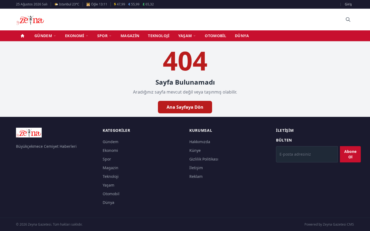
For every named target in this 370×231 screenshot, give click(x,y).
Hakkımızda (199, 141)
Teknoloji (158, 35)
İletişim (196, 167)
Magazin (130, 35)
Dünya (242, 35)
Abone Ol (350, 154)
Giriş (348, 4)
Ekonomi (74, 35)
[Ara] (348, 19)
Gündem (43, 35)
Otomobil (215, 35)
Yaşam (185, 35)
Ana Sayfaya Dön (185, 107)
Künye (195, 150)
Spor (102, 35)
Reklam (196, 176)
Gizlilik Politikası (203, 159)
